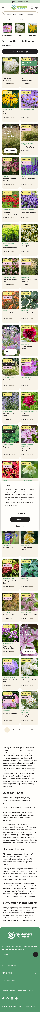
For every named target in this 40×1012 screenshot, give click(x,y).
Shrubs (20, 35)
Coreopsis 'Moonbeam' (26, 247)
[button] (3, 7)
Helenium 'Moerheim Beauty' (10, 213)
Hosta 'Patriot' (27, 313)
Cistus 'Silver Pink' (10, 713)
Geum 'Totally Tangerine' (8, 314)
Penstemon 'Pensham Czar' (9, 647)
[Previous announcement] (2, 1)
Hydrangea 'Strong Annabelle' (28, 680)
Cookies (5, 991)
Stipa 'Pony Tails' (27, 147)
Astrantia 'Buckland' (29, 614)
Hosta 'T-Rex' (26, 581)
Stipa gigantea (8, 614)
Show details (20, 513)
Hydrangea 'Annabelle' (7, 79)
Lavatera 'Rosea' (27, 380)
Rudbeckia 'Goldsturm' (7, 113)
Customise (20, 526)
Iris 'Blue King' (8, 547)
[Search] (4, 14)
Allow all (20, 519)
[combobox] (20, 14)
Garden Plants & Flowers (18, 20)
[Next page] (20, 735)
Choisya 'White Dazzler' (27, 716)
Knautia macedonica (26, 414)
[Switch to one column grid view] (34, 45)
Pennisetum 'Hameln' (7, 381)
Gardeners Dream (14, 1006)
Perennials (32, 35)
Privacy (30, 991)
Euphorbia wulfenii (10, 247)
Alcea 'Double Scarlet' (26, 347)
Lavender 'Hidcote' (28, 212)
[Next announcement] (38, 1)
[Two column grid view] (37, 45)
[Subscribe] (35, 954)
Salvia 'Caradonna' (28, 179)
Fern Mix (6, 447)
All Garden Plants (7, 35)
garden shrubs (19, 753)
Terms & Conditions (18, 991)
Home (4, 20)
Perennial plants (10, 807)
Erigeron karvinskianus (26, 79)
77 (32, 730)
